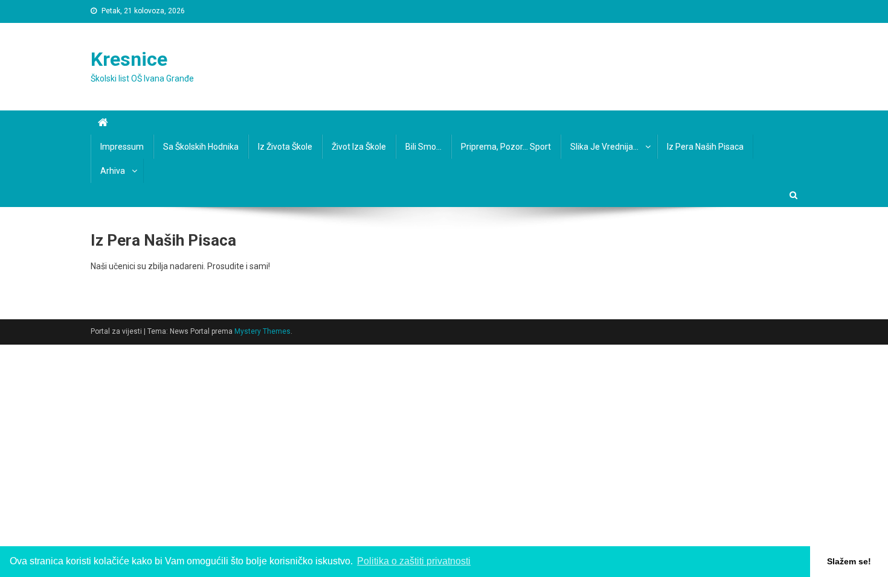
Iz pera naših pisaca (705, 146)
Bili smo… (423, 146)
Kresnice (129, 59)
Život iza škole (359, 146)
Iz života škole (285, 146)
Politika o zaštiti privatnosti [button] (414, 561)
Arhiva (112, 171)
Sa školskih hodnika (201, 146)
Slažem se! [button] (849, 561)
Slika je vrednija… (604, 146)
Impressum (122, 146)
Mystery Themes (262, 331)
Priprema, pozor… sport (506, 146)
